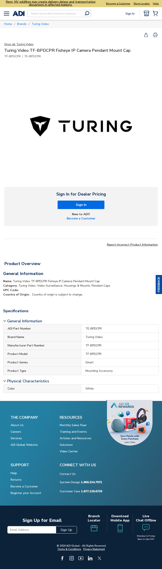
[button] (159, 284)
